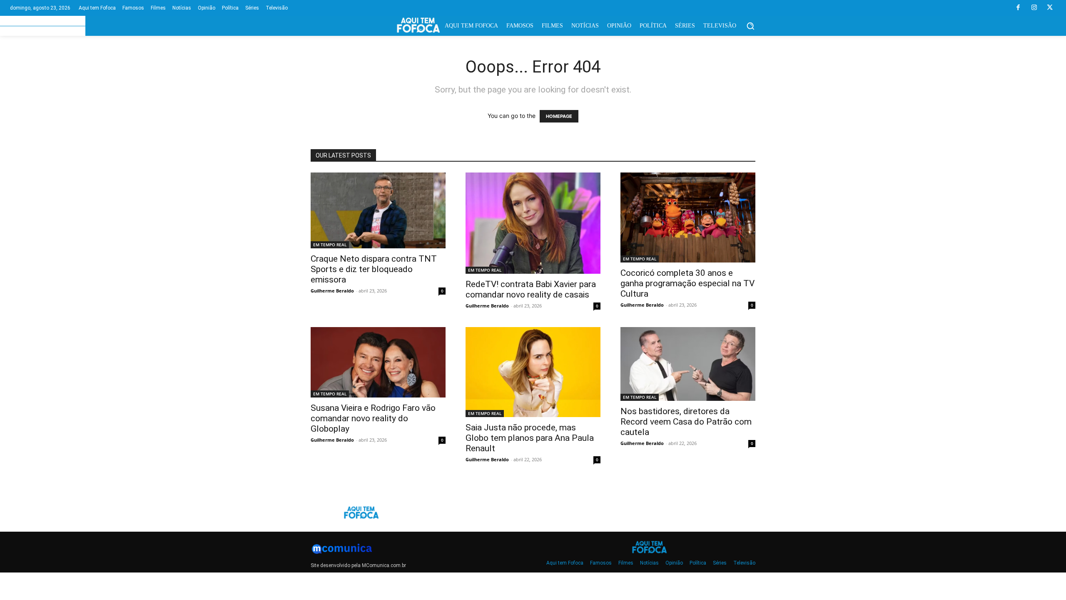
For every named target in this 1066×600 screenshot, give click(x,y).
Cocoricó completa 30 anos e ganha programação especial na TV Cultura (687, 283)
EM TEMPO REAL (329, 245)
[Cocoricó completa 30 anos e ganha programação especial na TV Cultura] (687, 217)
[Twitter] (1050, 8)
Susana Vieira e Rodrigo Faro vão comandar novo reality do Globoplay (373, 418)
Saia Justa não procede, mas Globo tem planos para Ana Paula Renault (530, 437)
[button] (750, 26)
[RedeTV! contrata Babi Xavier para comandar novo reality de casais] (533, 223)
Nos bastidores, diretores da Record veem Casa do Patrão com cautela (686, 421)
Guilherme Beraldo (332, 291)
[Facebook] (1018, 8)
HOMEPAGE (559, 116)
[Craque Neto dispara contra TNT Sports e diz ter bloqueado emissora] (378, 210)
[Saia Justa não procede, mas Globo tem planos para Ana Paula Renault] (533, 372)
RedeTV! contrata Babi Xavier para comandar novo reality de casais (531, 289)
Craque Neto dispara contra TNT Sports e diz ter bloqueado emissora (374, 269)
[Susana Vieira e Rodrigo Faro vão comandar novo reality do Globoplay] (378, 362)
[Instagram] (1034, 8)
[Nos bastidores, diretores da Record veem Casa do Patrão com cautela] (687, 364)
